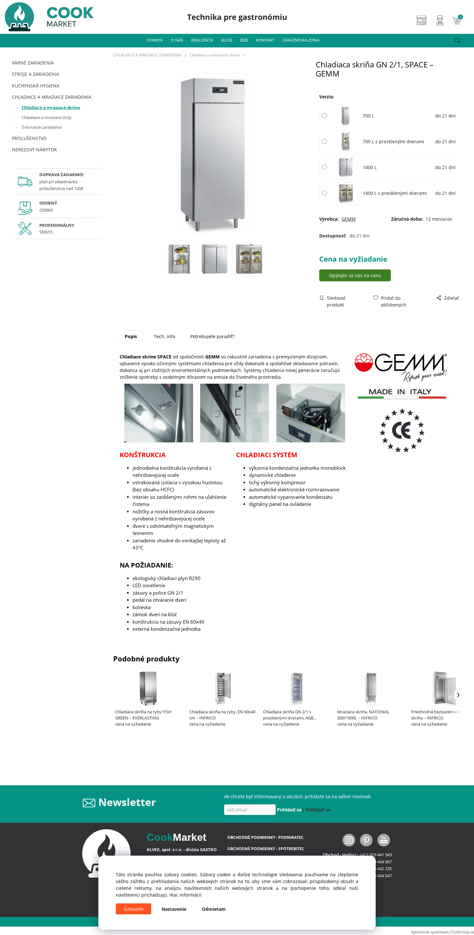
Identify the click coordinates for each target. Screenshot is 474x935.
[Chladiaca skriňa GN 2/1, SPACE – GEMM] (214, 153)
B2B (244, 40)
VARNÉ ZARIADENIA (33, 63)
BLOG (226, 40)
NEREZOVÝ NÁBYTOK (34, 149)
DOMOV (155, 40)
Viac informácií (186, 895)
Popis (131, 336)
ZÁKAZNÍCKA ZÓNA (300, 40)
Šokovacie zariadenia (42, 127)
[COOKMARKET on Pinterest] (367, 840)
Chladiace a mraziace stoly (47, 117)
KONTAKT (265, 40)
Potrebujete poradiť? (212, 336)
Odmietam (214, 909)
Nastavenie (174, 909)
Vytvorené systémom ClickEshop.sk (442, 931)
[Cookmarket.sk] (47, 15)
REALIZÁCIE (202, 40)
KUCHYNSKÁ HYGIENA (35, 86)
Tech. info (164, 336)
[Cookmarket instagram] (349, 840)
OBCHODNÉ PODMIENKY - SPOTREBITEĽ (265, 848)
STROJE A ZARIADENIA (35, 74)
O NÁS (177, 40)
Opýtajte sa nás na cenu (355, 275)
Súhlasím (133, 909)
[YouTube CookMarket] (384, 840)
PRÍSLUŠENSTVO (29, 138)
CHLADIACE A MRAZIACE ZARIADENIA (51, 97)
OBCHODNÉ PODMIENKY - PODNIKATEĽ (265, 837)
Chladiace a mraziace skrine (51, 107)
